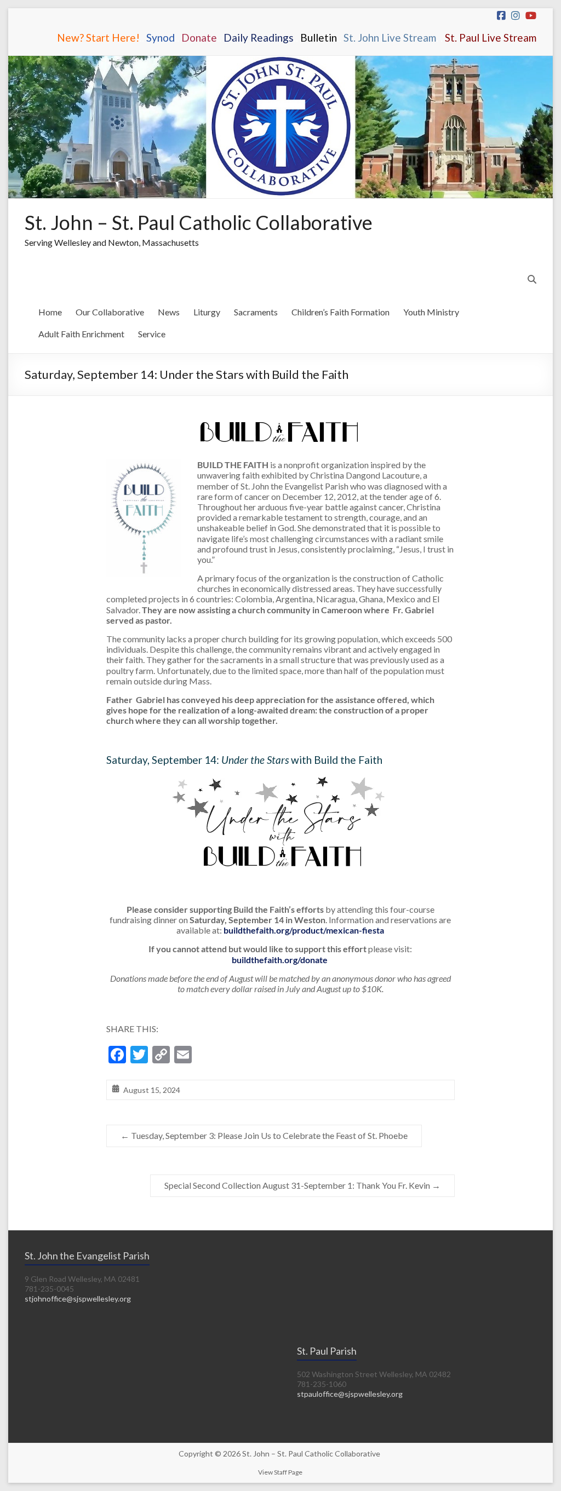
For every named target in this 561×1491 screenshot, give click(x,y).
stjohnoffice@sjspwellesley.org (78, 1298)
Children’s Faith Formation (340, 312)
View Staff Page (280, 1472)
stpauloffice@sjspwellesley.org (350, 1393)
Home (50, 312)
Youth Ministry (431, 312)
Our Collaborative (110, 312)
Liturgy (206, 312)
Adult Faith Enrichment (81, 334)
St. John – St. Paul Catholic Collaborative (199, 222)
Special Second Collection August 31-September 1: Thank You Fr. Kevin (302, 1185)
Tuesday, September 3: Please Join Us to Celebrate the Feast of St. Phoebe (264, 1135)
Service (151, 334)
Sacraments (256, 312)
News (169, 312)
